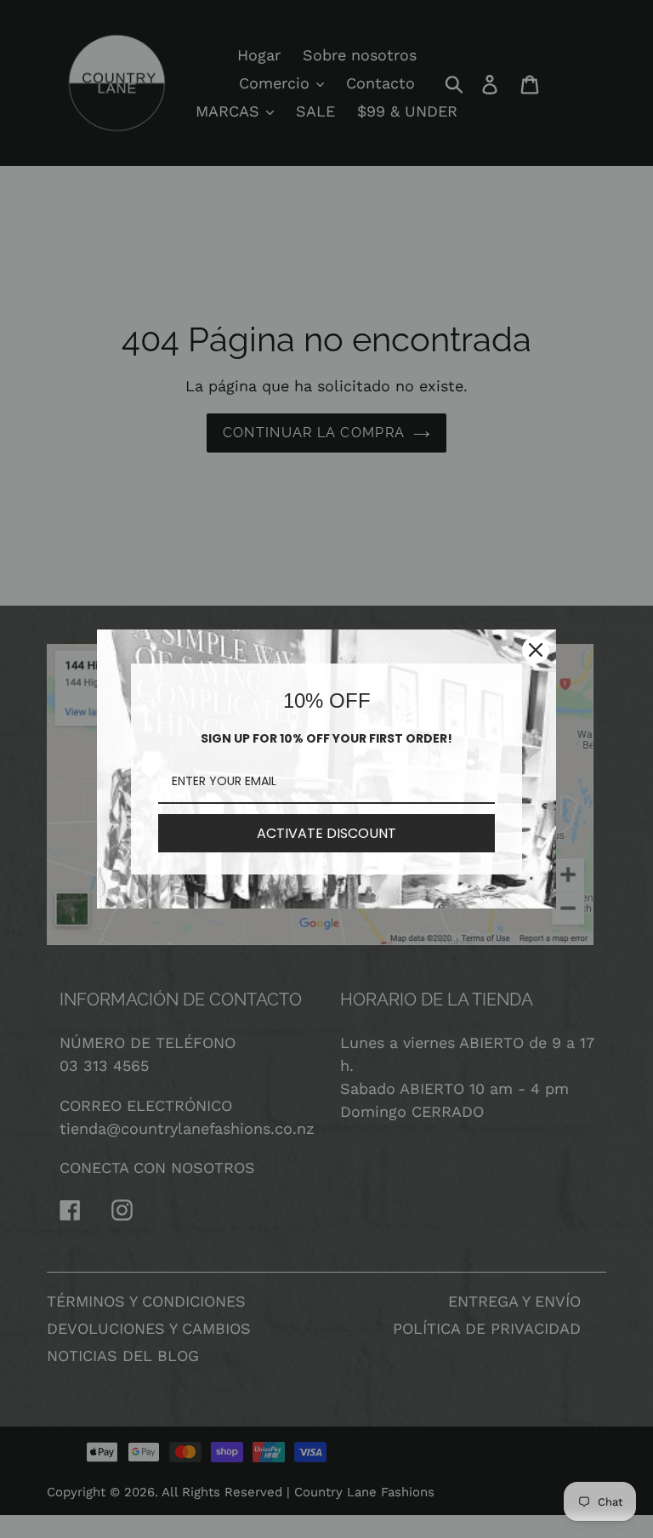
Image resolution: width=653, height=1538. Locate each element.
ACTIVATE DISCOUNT (326, 833)
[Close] (535, 649)
